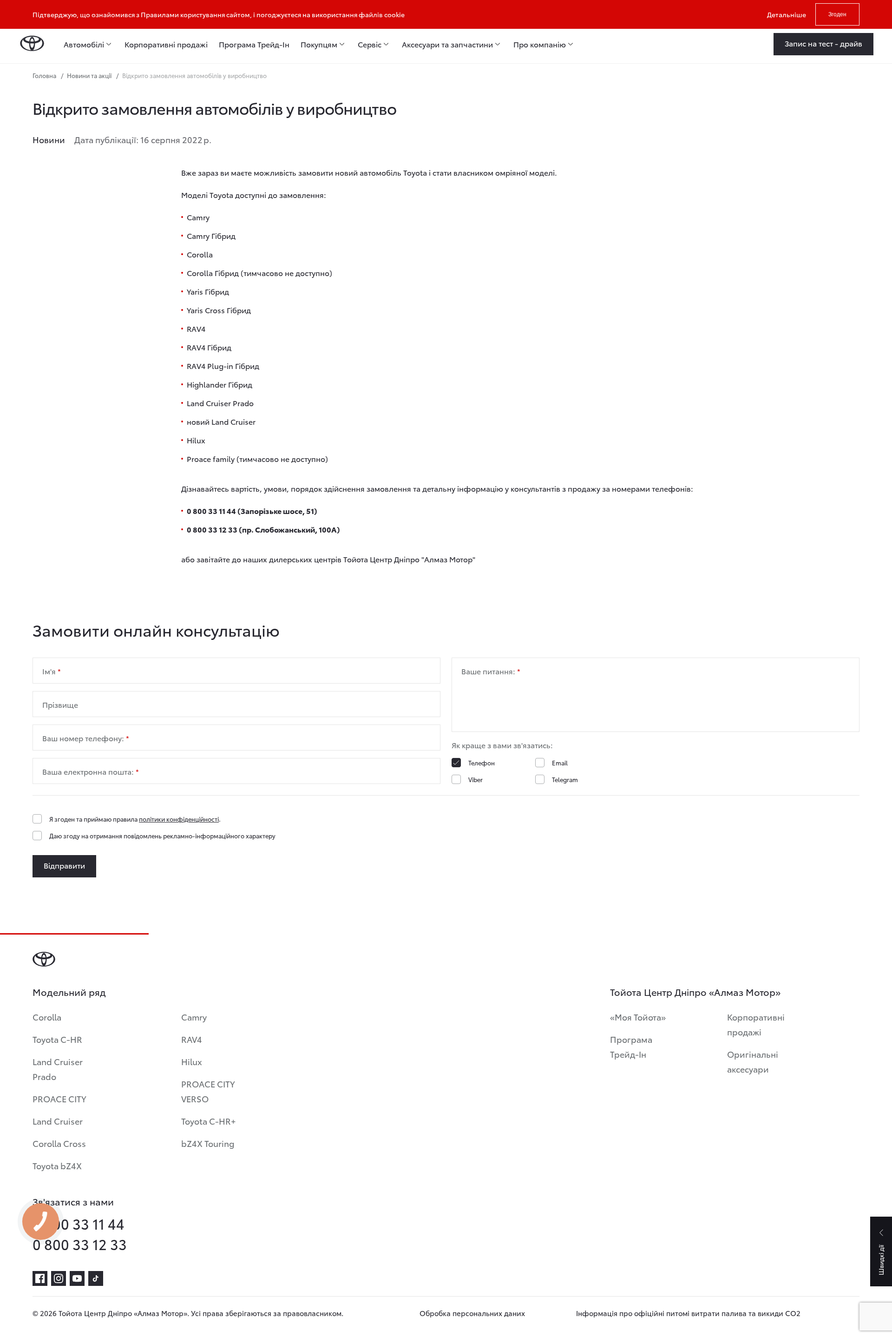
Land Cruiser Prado (58, 1068)
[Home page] (32, 44)
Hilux (191, 1061)
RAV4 (191, 1039)
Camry (194, 1016)
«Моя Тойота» (638, 1016)
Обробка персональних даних (472, 1313)
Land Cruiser (58, 1120)
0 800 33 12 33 (80, 1244)
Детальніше (786, 14)
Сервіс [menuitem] (369, 44)
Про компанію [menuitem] (539, 44)
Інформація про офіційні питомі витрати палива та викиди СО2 (688, 1313)
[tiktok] (95, 1278)
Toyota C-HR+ (208, 1120)
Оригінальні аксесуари (752, 1061)
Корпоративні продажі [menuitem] (166, 44)
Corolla (47, 1016)
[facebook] (40, 1278)
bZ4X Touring (208, 1143)
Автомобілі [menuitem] (84, 44)
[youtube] (77, 1278)
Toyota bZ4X (57, 1165)
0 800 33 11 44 (79, 1223)
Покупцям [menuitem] (319, 44)
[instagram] (58, 1278)
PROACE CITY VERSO (208, 1091)
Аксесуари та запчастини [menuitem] (447, 44)
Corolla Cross (59, 1143)
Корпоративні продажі (756, 1024)
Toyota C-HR (57, 1039)
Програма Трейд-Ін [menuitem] (254, 44)
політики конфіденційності (179, 819)
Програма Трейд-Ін (631, 1046)
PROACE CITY (59, 1098)
